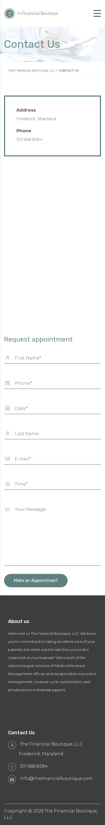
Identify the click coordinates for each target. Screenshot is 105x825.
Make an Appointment (36, 580)
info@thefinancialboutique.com (56, 778)
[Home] (31, 13)
